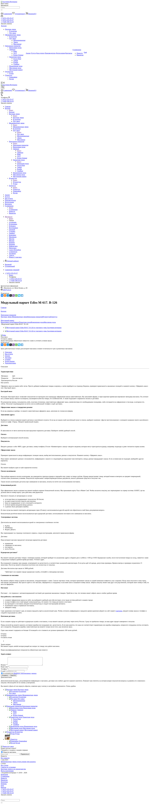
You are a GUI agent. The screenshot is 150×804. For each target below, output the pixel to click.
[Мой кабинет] (2, 16)
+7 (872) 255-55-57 (7, 18)
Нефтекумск (13, 246)
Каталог (12, 112)
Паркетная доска (23, 163)
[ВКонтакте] (2, 295)
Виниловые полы (7, 322)
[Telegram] (22, 295)
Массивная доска (50, 322)
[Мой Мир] (8, 295)
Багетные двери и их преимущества (13, 769)
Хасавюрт (12, 253)
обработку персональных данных (25, 673)
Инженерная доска (37, 322)
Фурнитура (17, 182)
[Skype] (19, 295)
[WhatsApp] (16, 295)
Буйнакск (12, 226)
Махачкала (12, 237)
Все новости (5, 758)
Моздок (11, 239)
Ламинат (20, 152)
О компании (13, 209)
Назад (11, 110)
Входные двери (18, 117)
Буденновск (13, 224)
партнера (119, 611)
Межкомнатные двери (20, 127)
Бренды (3, 787)
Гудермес (12, 231)
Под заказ (20, 134)
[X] (10, 295)
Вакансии (4, 780)
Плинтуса (16, 189)
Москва (11, 240)
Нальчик (12, 244)
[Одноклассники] (5, 295)
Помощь (4, 784)
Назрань (12, 242)
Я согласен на (20, 673)
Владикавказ (13, 228)
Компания (4, 774)
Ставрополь (13, 252)
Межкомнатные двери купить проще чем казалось (18, 762)
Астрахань (12, 222)
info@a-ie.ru (7, 290)
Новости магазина (9, 752)
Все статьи (4, 765)
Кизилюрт (12, 235)
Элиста (11, 255)
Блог (2, 785)
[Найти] (1, 802)
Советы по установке (8, 767)
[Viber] (13, 295)
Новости (4, 778)
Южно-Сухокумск (15, 257)
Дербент (12, 233)
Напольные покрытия (20, 145)
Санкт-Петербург (15, 250)
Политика (4, 782)
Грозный (12, 229)
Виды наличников (7, 771)
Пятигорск (12, 248)
